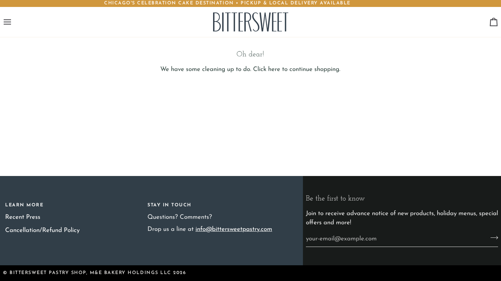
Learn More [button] (24, 205)
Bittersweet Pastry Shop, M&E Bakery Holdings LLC (90, 273)
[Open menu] (14, 22)
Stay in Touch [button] (169, 205)
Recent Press (22, 217)
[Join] (492, 238)
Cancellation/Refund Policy (42, 230)
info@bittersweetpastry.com (233, 229)
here (274, 69)
